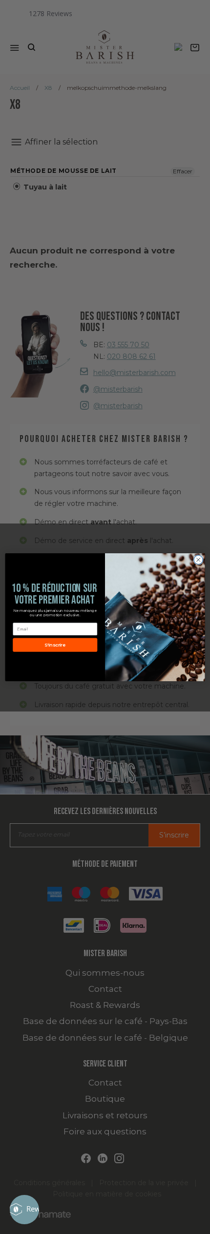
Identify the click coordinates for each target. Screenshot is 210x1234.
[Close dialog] (198, 559)
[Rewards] (24, 1209)
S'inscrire (54, 645)
